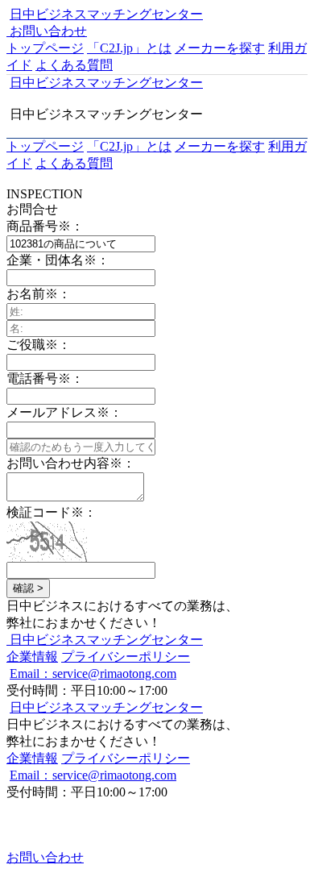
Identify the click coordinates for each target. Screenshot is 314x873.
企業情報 (32, 656)
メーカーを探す (220, 48)
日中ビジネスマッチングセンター (106, 14)
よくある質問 (74, 65)
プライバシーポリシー (125, 656)
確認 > (28, 588)
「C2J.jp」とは (129, 48)
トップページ (45, 48)
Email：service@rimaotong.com (93, 673)
